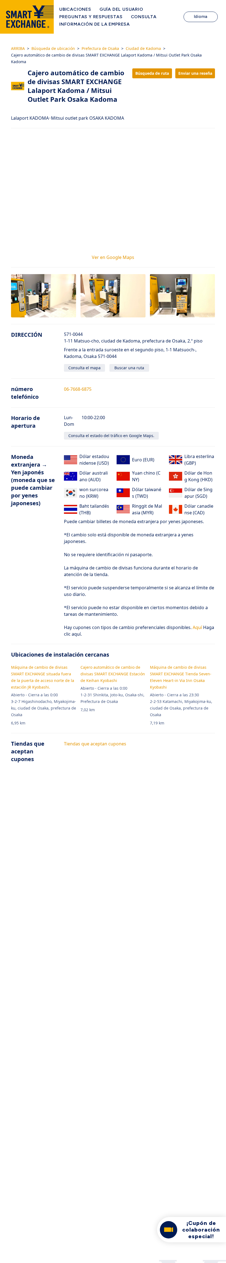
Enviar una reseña (195, 73)
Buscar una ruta (129, 367)
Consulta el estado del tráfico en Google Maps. (111, 435)
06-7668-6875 (78, 389)
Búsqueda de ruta (152, 73)
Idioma (201, 16)
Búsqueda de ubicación (53, 48)
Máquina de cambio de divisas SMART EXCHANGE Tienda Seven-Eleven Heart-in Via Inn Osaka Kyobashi (180, 677)
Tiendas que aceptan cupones (95, 744)
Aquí (197, 627)
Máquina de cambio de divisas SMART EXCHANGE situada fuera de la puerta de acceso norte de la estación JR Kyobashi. (42, 677)
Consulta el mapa (84, 367)
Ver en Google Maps (113, 257)
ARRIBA (18, 48)
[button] (43, 295)
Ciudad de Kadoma (143, 48)
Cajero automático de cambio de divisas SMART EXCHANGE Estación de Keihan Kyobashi (112, 674)
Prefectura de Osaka (100, 48)
